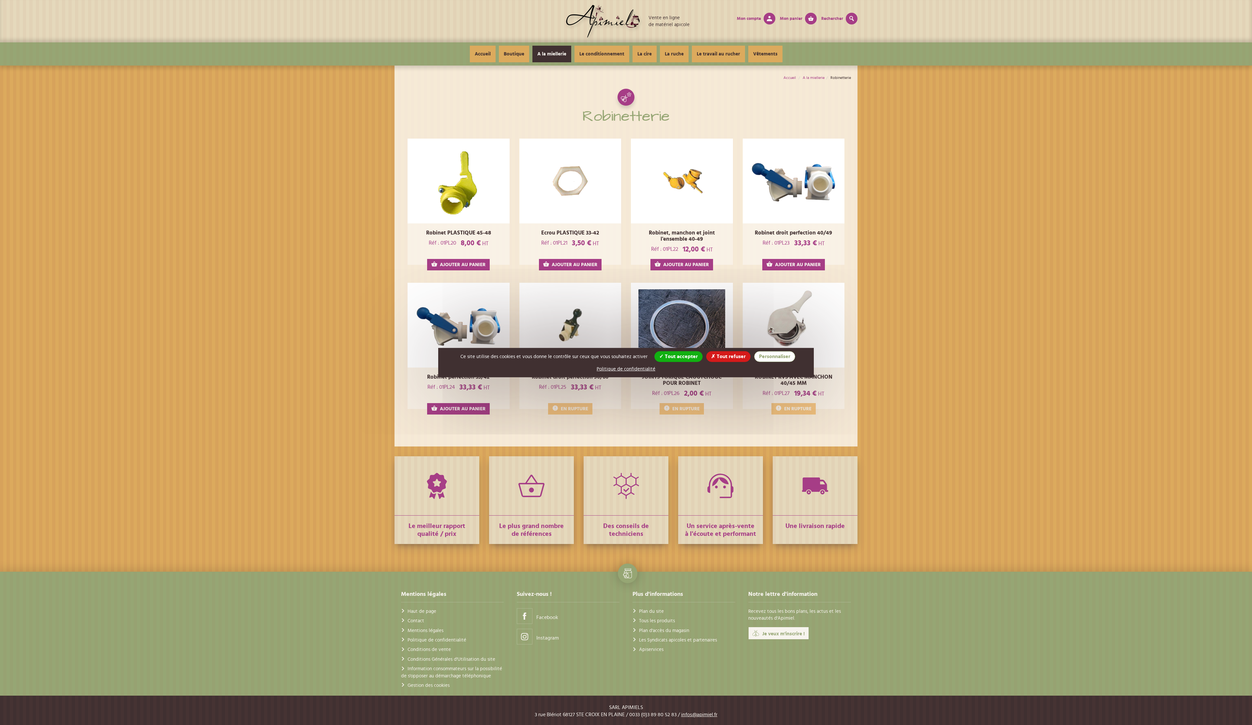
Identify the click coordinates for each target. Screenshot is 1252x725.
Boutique (514, 54)
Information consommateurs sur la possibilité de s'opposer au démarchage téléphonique (451, 672)
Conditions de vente (429, 649)
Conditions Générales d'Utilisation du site (451, 659)
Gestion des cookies (429, 685)
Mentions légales (425, 630)
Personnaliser (774, 356)
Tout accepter (680, 356)
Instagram (547, 638)
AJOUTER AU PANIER (462, 264)
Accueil (483, 54)
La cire (644, 54)
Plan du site (651, 611)
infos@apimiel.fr (699, 714)
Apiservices (651, 649)
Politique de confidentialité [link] (626, 368)
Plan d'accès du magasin (664, 630)
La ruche (674, 54)
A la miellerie (551, 54)
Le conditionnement (601, 54)
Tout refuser (730, 356)
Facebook (547, 617)
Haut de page (422, 611)
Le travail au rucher (718, 54)
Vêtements (765, 54)
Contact (416, 620)
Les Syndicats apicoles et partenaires (678, 640)
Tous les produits (657, 620)
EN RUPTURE (574, 408)
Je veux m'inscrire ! (783, 633)
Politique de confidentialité (437, 640)
